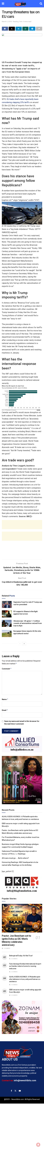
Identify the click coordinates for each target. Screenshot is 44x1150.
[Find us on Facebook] (11, 1090)
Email (5, 710)
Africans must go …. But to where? (15, 858)
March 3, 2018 (7, 21)
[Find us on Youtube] (20, 1090)
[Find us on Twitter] (15, 1090)
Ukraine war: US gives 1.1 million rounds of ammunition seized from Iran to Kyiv (27, 623)
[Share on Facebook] (5, 29)
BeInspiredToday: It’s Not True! (21, 956)
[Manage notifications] (38, 1145)
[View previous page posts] (20, 643)
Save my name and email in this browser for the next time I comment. (21, 722)
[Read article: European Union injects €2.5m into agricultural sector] (7, 633)
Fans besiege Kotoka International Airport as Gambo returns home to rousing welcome (25, 966)
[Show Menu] (3, 3)
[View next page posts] (24, 643)
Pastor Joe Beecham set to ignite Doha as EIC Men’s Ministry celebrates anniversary (16, 940)
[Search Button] (41, 3)
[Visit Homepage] (22, 3)
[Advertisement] (22, 524)
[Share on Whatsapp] (25, 29)
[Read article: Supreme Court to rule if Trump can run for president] (7, 604)
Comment (6, 669)
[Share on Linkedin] (19, 29)
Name (5, 699)
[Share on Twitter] (12, 29)
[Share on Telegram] (32, 29)
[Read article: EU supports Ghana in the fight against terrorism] (7, 613)
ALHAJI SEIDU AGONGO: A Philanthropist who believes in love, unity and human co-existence (25, 979)
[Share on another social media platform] (39, 29)
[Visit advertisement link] (22, 744)
